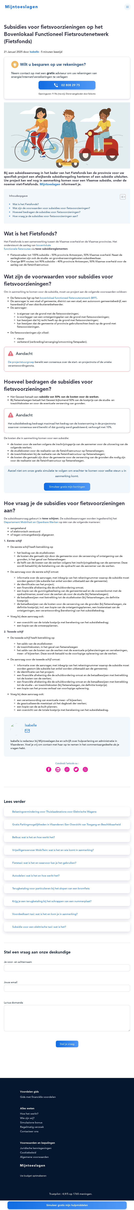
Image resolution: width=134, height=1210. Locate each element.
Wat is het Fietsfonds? (26, 204)
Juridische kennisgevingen (35, 1148)
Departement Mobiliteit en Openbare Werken (31, 522)
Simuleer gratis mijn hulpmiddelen (67, 1205)
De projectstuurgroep (21, 362)
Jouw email (10, 982)
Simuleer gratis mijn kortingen (67, 486)
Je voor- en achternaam (18, 962)
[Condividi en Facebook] (48, 772)
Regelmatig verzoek (32, 1127)
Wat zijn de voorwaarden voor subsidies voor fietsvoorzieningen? (51, 208)
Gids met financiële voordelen (38, 1097)
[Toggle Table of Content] (121, 197)
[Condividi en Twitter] (76, 772)
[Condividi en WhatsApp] (85, 772)
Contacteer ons (29, 1131)
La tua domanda (13, 1002)
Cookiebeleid (28, 1152)
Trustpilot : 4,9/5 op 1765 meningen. (70, 1194)
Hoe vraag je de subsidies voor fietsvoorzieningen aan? (45, 216)
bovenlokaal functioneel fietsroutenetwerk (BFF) (68, 298)
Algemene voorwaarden (34, 1157)
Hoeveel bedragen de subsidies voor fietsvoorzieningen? (46, 212)
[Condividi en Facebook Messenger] (67, 772)
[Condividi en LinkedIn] (57, 772)
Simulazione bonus (31, 1122)
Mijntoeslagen (50, 184)
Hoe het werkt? (29, 1113)
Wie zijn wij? (27, 1118)
